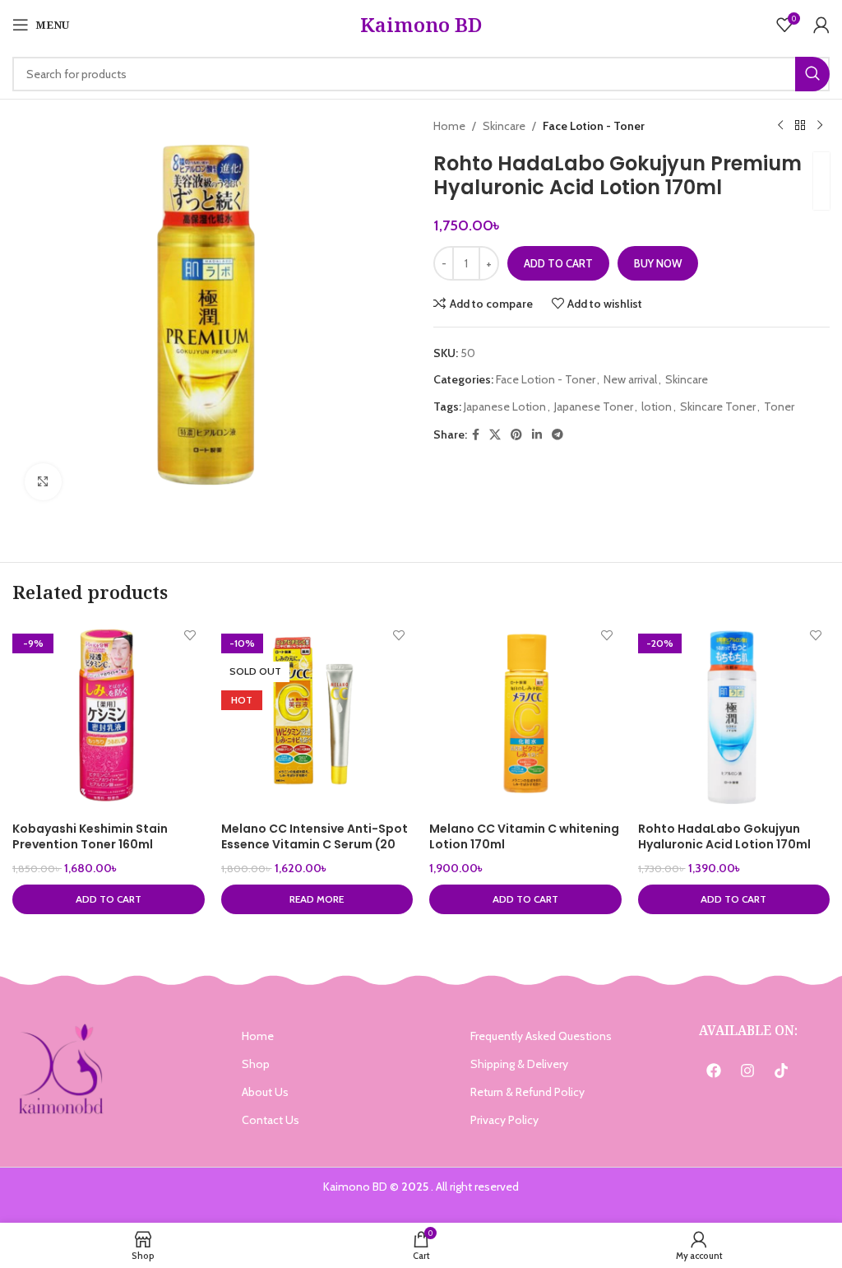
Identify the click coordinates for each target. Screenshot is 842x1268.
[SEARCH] (812, 74)
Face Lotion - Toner (594, 125)
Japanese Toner (593, 406)
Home (449, 125)
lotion (656, 406)
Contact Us (270, 1119)
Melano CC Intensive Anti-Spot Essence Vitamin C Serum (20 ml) (314, 844)
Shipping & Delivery (519, 1064)
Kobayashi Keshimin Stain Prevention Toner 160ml (90, 836)
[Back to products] (800, 126)
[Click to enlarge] (43, 481)
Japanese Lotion (505, 406)
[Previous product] (780, 126)
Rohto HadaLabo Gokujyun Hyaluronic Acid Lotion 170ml (724, 836)
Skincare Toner (718, 406)
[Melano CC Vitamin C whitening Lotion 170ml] (525, 717)
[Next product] (820, 126)
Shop (256, 1064)
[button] (108, 899)
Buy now (658, 263)
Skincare (504, 125)
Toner (779, 406)
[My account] (821, 24)
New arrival (630, 379)
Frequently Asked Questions (541, 1036)
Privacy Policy (504, 1119)
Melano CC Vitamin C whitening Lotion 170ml (524, 836)
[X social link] (495, 435)
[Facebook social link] (475, 435)
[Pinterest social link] (516, 435)
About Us (265, 1092)
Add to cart (558, 263)
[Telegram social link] (557, 435)
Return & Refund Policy (527, 1092)
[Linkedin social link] (537, 435)
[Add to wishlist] (190, 635)
